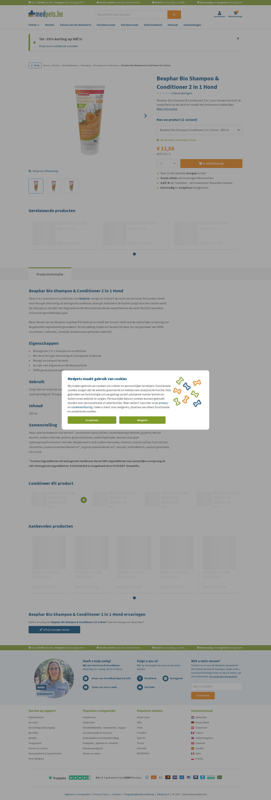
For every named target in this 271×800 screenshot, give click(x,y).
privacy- (164, 403)
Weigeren (142, 420)
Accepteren (92, 420)
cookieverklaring (82, 407)
